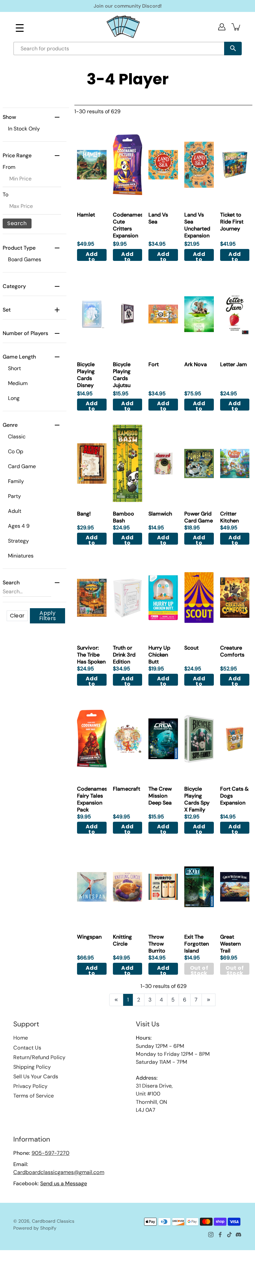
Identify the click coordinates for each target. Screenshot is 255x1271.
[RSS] (239, 1234)
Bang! (84, 513)
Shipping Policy (32, 1066)
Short (14, 368)
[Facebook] (220, 1234)
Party (14, 496)
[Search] (233, 48)
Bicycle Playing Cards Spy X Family (197, 799)
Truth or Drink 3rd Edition (124, 654)
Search (17, 223)
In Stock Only (24, 128)
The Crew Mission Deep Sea (160, 795)
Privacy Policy (30, 1086)
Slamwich (160, 513)
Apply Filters (47, 615)
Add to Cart (92, 255)
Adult (14, 511)
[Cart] (236, 27)
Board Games (24, 259)
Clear (17, 615)
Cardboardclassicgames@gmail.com (58, 1172)
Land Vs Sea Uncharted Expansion (197, 225)
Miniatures (21, 555)
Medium (18, 383)
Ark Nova (195, 364)
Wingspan (89, 936)
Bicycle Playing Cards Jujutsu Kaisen (121, 378)
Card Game (22, 466)
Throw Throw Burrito (156, 943)
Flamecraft (126, 788)
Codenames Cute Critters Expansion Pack (128, 228)
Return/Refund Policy (39, 1057)
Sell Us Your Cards (35, 1076)
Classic (17, 436)
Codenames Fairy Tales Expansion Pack (92, 799)
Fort (153, 364)
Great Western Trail (230, 943)
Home (20, 1037)
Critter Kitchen (229, 517)
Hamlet (86, 214)
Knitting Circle (122, 940)
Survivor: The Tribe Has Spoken (91, 654)
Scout (191, 647)
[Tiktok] (229, 1234)
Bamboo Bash (123, 517)
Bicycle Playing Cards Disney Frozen (86, 378)
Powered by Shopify (34, 1228)
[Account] (221, 27)
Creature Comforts (232, 651)
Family (16, 481)
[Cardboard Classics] (123, 26)
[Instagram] (211, 1234)
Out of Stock (199, 969)
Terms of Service (33, 1095)
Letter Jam (233, 364)
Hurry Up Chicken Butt (159, 654)
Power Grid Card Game (198, 517)
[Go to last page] (208, 1000)
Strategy (18, 540)
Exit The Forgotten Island (196, 943)
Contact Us (27, 1047)
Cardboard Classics (53, 1221)
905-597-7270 (50, 1152)
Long (14, 398)
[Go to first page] (116, 1000)
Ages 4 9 (19, 525)
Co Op (15, 451)
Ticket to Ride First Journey (231, 221)
